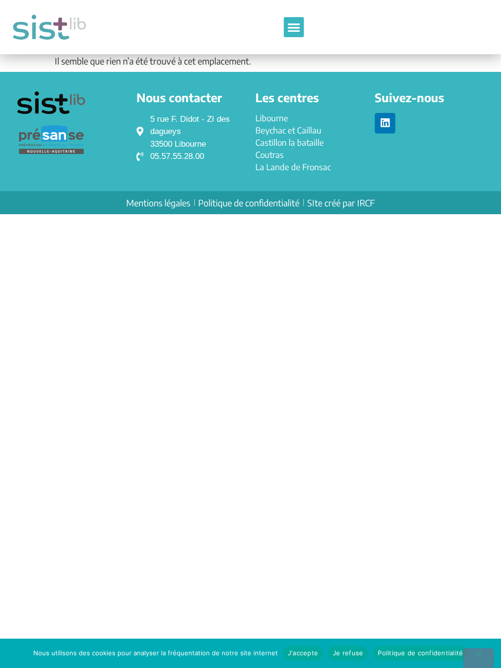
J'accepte (303, 653)
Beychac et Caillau (288, 130)
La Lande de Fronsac (293, 167)
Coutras (269, 154)
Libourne (271, 118)
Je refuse (348, 653)
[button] (294, 27)
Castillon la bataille (289, 142)
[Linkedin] (385, 123)
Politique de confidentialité (420, 653)
